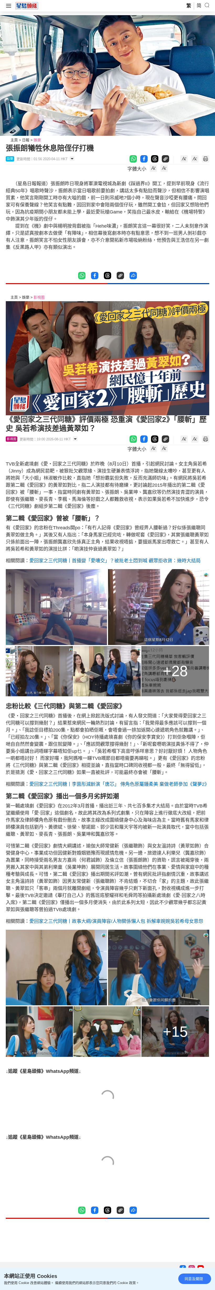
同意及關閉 (194, 1279)
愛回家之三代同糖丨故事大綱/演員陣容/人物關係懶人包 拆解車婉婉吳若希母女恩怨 (116, 921)
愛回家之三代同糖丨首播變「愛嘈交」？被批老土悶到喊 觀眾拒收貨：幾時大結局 (115, 560)
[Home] (27, 5)
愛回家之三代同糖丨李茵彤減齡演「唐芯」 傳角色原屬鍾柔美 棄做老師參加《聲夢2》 (119, 784)
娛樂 (37, 140)
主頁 (14, 140)
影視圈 (39, 297)
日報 (25, 140)
